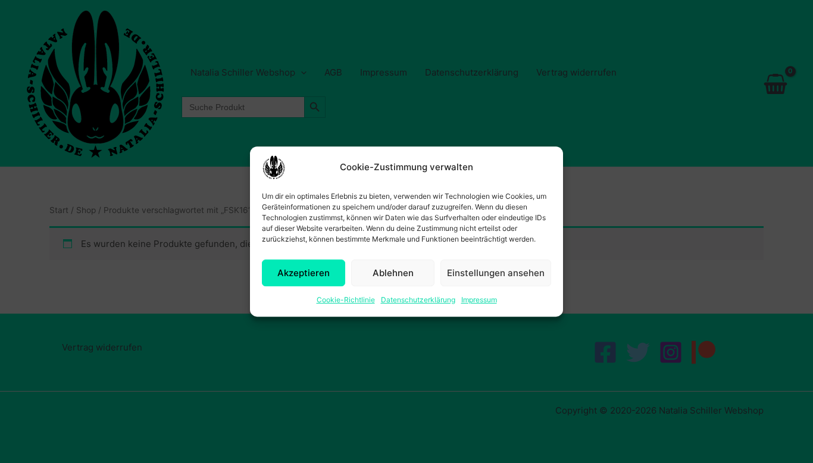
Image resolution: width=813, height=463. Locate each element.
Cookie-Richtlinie (346, 299)
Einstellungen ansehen (496, 273)
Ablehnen (393, 273)
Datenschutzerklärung (418, 299)
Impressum (479, 299)
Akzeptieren (303, 273)
